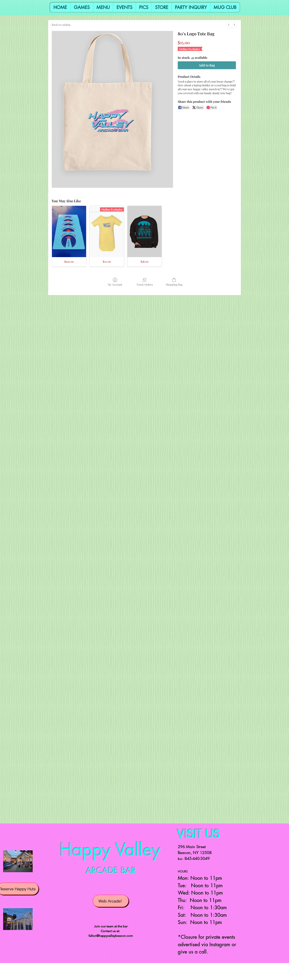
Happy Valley (109, 849)
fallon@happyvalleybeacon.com (111, 936)
